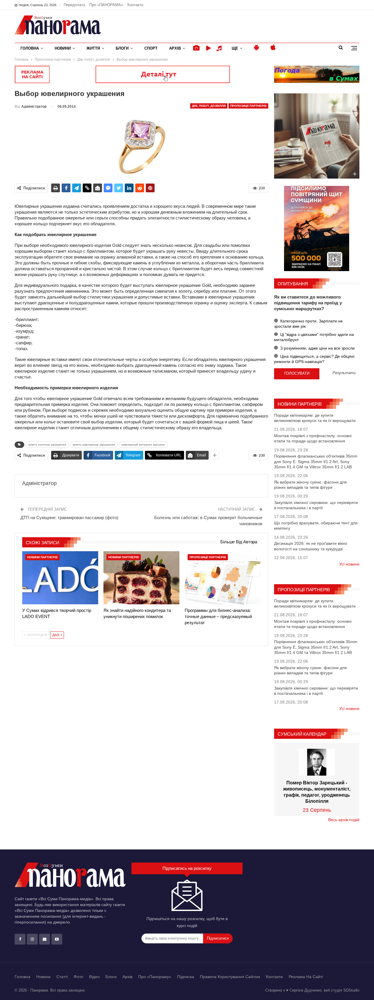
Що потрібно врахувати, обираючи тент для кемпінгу (316, 525)
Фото (78, 976)
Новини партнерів (42, 557)
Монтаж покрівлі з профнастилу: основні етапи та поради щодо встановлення (313, 438)
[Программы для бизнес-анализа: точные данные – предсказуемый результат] (223, 577)
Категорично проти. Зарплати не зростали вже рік (308, 324)
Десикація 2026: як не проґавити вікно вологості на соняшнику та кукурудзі (310, 546)
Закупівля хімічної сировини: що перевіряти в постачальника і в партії (316, 505)
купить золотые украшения (47, 444)
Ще (235, 48)
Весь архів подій (343, 819)
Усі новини (349, 564)
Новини (63, 48)
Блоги (122, 48)
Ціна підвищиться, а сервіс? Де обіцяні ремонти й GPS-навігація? (314, 359)
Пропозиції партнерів (248, 105)
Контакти (135, 5)
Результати (344, 373)
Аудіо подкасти (220, 48)
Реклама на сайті (306, 976)
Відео (94, 976)
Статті (62, 976)
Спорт (150, 48)
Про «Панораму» (154, 976)
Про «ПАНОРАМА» (106, 5)
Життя (93, 48)
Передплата (74, 5)
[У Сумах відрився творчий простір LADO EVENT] (60, 577)
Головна (29, 48)
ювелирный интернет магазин (143, 444)
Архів (175, 48)
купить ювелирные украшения (94, 444)
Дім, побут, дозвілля (209, 105)
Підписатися (218, 938)
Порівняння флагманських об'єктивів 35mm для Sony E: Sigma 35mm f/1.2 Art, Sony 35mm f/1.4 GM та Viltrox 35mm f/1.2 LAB (315, 461)
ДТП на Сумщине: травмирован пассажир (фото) (69, 517)
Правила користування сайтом (230, 976)
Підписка (185, 976)
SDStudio (351, 990)
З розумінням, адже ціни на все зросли (317, 348)
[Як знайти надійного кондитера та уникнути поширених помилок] (141, 577)
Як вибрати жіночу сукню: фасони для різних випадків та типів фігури (310, 485)
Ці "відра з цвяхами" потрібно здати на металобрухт (314, 337)
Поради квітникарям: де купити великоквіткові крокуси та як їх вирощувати (315, 418)
